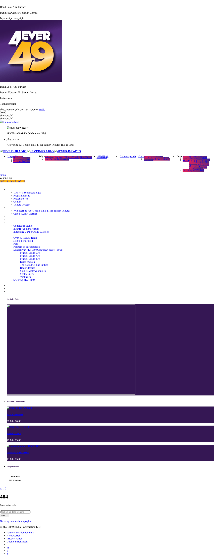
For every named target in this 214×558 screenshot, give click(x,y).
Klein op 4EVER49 (14, 434)
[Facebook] (7, 553)
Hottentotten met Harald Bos (18, 453)
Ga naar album (11, 122)
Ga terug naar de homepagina (15, 521)
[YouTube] (8, 547)
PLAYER (12, 181)
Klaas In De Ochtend (15, 415)
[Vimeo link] (40, 151)
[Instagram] (7, 550)
